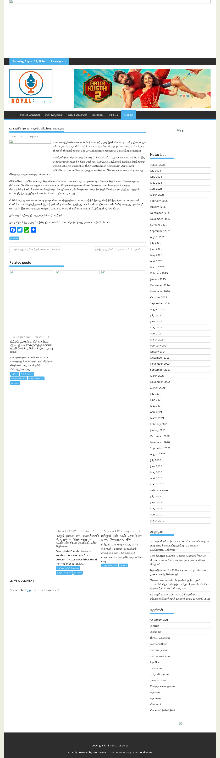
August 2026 (157, 164)
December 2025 (160, 212)
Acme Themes (143, 752)
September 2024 (160, 303)
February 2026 (159, 200)
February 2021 (159, 424)
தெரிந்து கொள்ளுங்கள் (162, 686)
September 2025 (160, 231)
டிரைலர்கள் (156, 668)
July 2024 (155, 315)
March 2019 (157, 520)
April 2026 (156, 188)
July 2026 (155, 170)
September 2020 (160, 448)
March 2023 (157, 375)
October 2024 (158, 297)
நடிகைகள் (155, 698)
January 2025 (158, 279)
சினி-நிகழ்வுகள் (54, 114)
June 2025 (156, 249)
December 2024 (160, 285)
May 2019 (156, 508)
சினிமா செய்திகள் (30, 114)
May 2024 (156, 327)
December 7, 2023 (21, 336)
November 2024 (160, 291)
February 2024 (159, 345)
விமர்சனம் (98, 114)
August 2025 (157, 237)
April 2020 (156, 478)
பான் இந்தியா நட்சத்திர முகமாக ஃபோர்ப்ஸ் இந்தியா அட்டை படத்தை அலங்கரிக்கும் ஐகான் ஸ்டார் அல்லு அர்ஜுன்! (178, 560)
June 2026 (156, 176)
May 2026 (156, 182)
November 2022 (160, 381)
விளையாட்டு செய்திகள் (163, 710)
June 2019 (156, 502)
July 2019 (155, 496)
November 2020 (160, 442)
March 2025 (157, 267)
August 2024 (157, 309)
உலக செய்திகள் (158, 643)
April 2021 (156, 412)
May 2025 (156, 255)
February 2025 (159, 273)
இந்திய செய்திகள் (160, 637)
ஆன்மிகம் (155, 631)
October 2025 (158, 225)
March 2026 (157, 194)
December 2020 (160, 436)
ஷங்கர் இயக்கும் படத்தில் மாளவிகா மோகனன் (37, 249)
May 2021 (156, 406)
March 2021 (157, 418)
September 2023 (160, 369)
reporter (34, 136)
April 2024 (156, 333)
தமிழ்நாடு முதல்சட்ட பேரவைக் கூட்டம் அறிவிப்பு (118, 249)
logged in (30, 590)
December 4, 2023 (112, 531)
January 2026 (158, 206)
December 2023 (160, 357)
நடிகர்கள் (128, 114)
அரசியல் (113, 114)
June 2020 (156, 466)
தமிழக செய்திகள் (77, 114)
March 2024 (157, 339)
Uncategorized (159, 619)
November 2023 (160, 363)
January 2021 (158, 430)
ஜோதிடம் (155, 662)
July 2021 (155, 393)
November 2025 (160, 218)
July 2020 (155, 460)
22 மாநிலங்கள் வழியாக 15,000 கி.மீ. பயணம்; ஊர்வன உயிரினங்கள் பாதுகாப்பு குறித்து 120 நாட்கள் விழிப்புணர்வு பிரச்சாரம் (180, 545)
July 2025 (155, 243)
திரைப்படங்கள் (158, 680)
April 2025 (156, 261)
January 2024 (158, 351)
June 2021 (156, 399)
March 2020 (157, 484)
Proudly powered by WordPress (87, 752)
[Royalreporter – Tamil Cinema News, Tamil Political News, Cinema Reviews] (110, 2)
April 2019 (156, 514)
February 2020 (159, 490)
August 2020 (157, 454)
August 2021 (157, 387)
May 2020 (156, 472)
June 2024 (156, 321)
